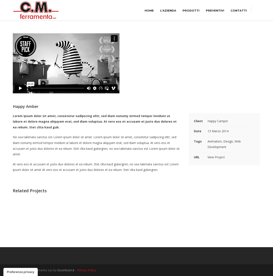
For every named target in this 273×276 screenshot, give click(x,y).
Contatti (239, 10)
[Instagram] (256, 270)
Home (149, 10)
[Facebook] (247, 270)
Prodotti (191, 10)
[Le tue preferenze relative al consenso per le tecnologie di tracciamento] (20, 272)
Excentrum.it (65, 270)
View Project (216, 157)
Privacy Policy (86, 270)
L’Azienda (168, 10)
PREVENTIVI (215, 10)
